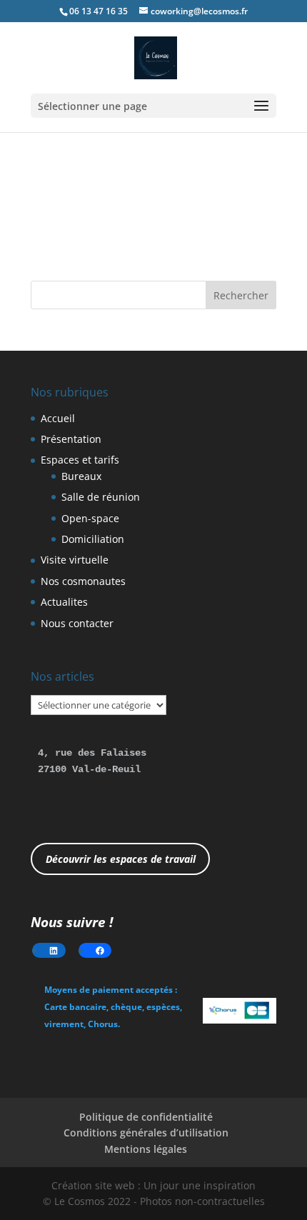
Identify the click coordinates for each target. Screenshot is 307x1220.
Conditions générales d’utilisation (146, 1132)
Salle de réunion (100, 497)
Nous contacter (77, 623)
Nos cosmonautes (83, 581)
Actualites (64, 602)
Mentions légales (145, 1149)
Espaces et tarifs (80, 459)
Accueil (58, 418)
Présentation (71, 439)
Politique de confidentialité (146, 1117)
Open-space (90, 518)
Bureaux (81, 476)
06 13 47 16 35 (98, 11)
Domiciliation (92, 539)
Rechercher (240, 295)
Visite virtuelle (75, 559)
